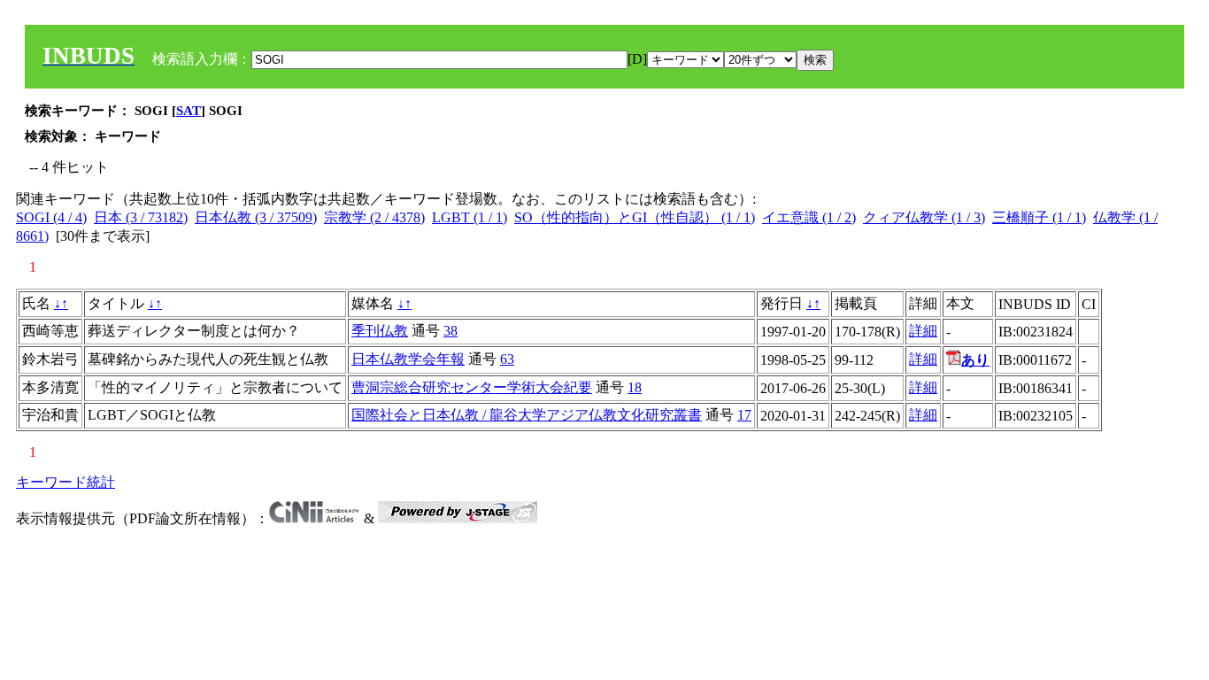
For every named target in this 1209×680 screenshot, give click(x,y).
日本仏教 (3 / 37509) (256, 217)
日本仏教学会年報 (408, 359)
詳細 (923, 330)
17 (744, 414)
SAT (188, 111)
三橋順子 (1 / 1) (1039, 217)
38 (450, 330)
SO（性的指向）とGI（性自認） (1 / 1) (634, 217)
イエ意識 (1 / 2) (809, 217)
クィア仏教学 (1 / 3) (924, 217)
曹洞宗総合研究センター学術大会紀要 (471, 387)
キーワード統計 (65, 482)
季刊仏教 (379, 330)
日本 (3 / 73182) (141, 217)
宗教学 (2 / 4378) (374, 217)
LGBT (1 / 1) (469, 217)
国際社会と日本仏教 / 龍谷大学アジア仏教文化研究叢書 (526, 414)
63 (507, 359)
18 (635, 387)
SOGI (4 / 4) (51, 217)
